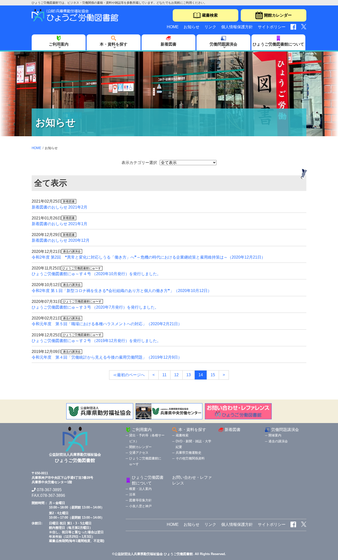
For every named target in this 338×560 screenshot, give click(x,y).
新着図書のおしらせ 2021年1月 (59, 224)
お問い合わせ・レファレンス (192, 480)
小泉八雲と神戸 (140, 506)
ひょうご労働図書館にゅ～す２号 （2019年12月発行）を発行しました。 (96, 341)
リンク (210, 27)
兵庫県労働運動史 (188, 452)
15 (213, 375)
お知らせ (191, 27)
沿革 (132, 494)
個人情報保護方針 (237, 27)
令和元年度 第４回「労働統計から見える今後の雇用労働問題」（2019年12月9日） (107, 357)
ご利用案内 (59, 44)
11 (164, 375)
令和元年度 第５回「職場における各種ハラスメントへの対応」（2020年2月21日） (107, 324)
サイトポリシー (272, 27)
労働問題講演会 (223, 44)
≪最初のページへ (129, 375)
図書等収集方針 (140, 500)
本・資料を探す (113, 44)
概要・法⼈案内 (140, 489)
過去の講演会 (278, 441)
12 (176, 375)
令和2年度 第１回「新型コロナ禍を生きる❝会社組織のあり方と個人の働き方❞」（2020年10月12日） (122, 291)
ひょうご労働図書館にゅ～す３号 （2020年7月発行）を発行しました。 (95, 307)
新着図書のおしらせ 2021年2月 (59, 207)
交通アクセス (138, 452)
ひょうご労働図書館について (278, 44)
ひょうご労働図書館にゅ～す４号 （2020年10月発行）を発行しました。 (96, 274)
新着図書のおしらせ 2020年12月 (61, 240)
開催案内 (274, 435)
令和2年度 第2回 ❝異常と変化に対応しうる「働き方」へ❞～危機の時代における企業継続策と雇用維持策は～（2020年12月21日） (148, 257)
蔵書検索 (210, 15)
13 (188, 375)
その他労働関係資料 (190, 458)
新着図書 (168, 44)
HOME (173, 27)
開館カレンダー (278, 15)
